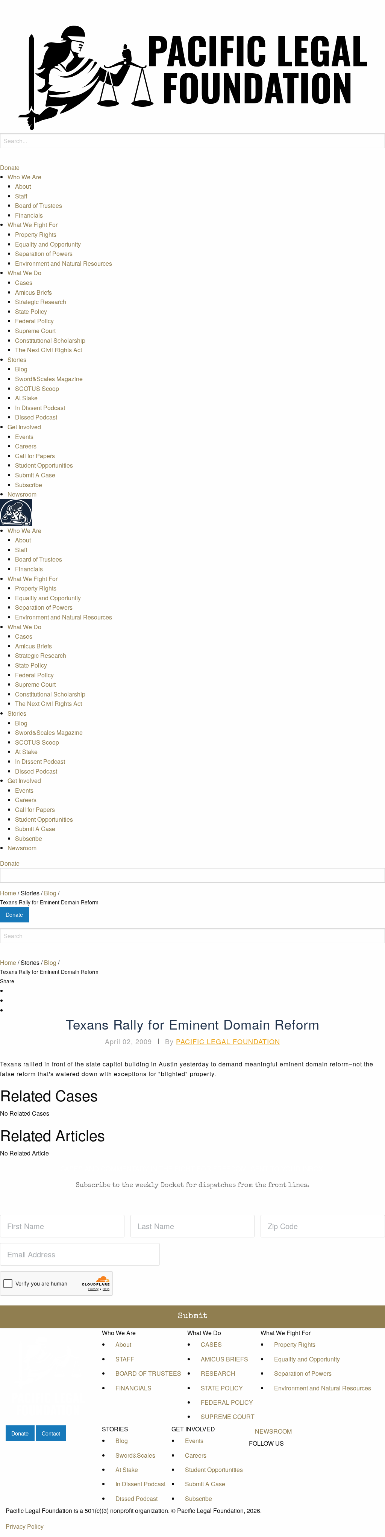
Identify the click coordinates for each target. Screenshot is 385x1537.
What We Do (24, 272)
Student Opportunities (44, 465)
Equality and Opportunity (48, 244)
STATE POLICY (222, 1388)
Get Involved (24, 426)
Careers (25, 446)
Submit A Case (35, 475)
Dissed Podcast (36, 417)
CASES (211, 1344)
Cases (23, 282)
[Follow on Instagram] (273, 1477)
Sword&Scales (135, 1455)
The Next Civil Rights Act (48, 349)
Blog (21, 369)
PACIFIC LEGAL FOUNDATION (228, 1041)
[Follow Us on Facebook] (273, 1452)
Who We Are (24, 177)
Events (24, 436)
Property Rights (35, 234)
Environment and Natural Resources (63, 263)
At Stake (26, 398)
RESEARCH (218, 1373)
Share (7, 981)
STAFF (124, 1359)
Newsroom (22, 494)
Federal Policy (34, 320)
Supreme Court (35, 330)
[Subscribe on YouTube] (273, 1469)
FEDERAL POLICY (227, 1402)
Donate (10, 167)
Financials (29, 215)
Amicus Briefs (33, 292)
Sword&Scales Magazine (49, 378)
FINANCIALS (133, 1388)
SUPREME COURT (228, 1416)
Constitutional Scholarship (50, 340)
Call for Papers (35, 455)
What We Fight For (33, 224)
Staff (21, 196)
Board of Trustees (38, 205)
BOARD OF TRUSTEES (148, 1373)
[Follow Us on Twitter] (273, 1461)
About (23, 186)
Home (8, 893)
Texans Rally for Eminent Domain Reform (49, 902)
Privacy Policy (25, 1526)
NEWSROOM (273, 1431)
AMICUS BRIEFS (224, 1359)
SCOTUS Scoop (37, 388)
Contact (51, 1433)
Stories (17, 359)
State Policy (31, 311)
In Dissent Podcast (40, 407)
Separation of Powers (44, 253)
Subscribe (28, 484)
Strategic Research (40, 301)
